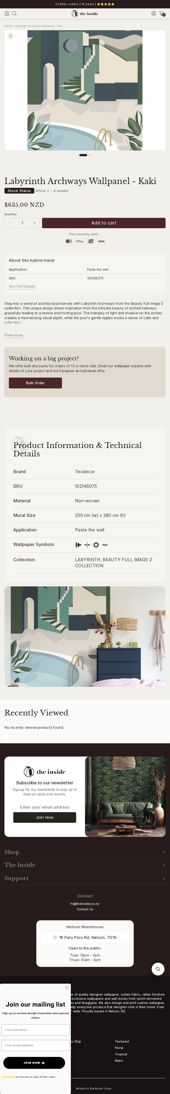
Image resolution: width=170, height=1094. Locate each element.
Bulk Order (35, 383)
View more (13, 335)
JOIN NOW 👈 (34, 1062)
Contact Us (85, 909)
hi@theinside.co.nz (85, 904)
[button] (6, 13)
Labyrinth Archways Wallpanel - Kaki (39, 26)
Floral (119, 1048)
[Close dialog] (67, 987)
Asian (64, 1054)
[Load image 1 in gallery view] (83, 155)
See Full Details (22, 286)
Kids (63, 1060)
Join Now (44, 817)
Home (8, 26)
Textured (122, 1041)
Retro (119, 1060)
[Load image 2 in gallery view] (90, 155)
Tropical (121, 1054)
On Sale (65, 1048)
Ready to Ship (70, 1041)
